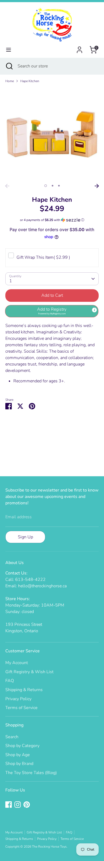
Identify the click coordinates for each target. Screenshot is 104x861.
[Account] (79, 48)
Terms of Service (21, 708)
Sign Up (25, 537)
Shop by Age (17, 755)
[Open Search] (9, 66)
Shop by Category (22, 746)
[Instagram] (17, 804)
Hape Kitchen (29, 81)
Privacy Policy (18, 699)
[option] (52, 134)
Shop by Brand (19, 764)
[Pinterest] (26, 804)
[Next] (97, 186)
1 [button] (45, 185)
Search (11, 737)
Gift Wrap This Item (43, 257)
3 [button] (59, 185)
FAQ (9, 681)
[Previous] (7, 186)
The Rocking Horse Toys (49, 846)
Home (9, 81)
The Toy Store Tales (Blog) (31, 773)
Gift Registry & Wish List (29, 672)
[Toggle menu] (8, 49)
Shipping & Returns (24, 690)
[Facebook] (8, 804)
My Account (16, 663)
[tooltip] (94, 310)
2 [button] (52, 185)
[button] (52, 220)
